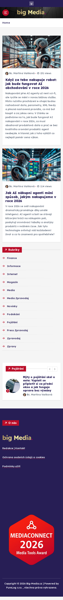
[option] (31, 386)
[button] (49, 369)
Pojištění (12, 322)
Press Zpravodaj (17, 330)
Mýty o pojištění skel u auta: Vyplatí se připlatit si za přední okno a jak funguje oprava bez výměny (39, 383)
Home (6, 22)
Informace (13, 266)
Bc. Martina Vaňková (22, 73)
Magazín (12, 282)
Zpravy (11, 346)
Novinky (12, 306)
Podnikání (13, 314)
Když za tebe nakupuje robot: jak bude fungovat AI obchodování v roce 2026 (31, 84)
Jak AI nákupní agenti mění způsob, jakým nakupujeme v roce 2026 (30, 197)
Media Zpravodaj (18, 298)
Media (11, 290)
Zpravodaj (13, 338)
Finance (12, 258)
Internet (12, 274)
